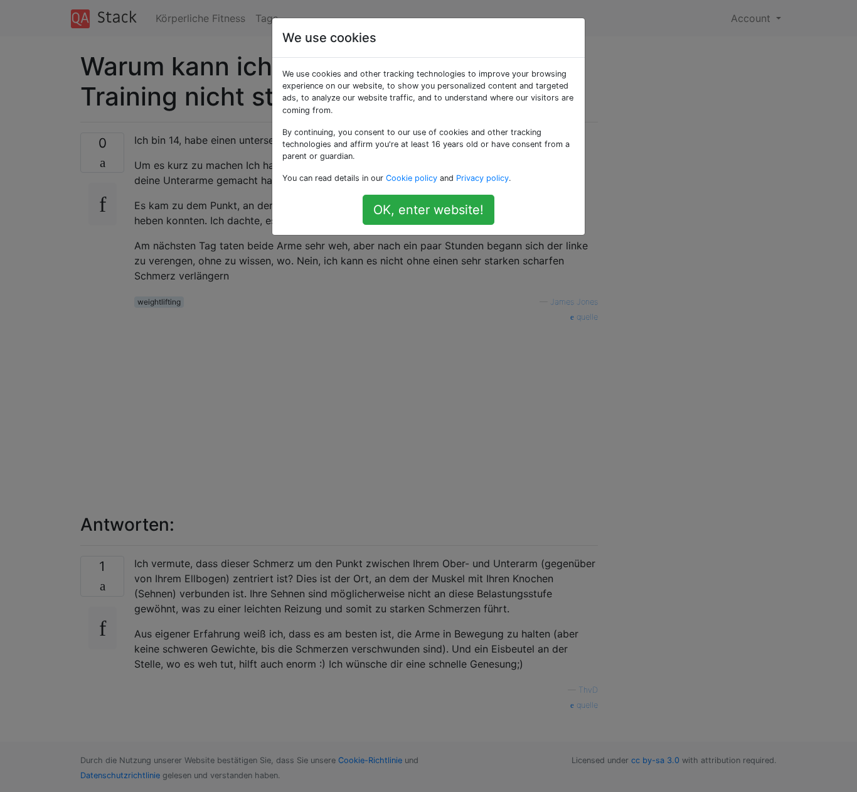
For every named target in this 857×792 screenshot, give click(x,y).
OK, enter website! (428, 209)
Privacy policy (482, 178)
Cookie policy (411, 178)
